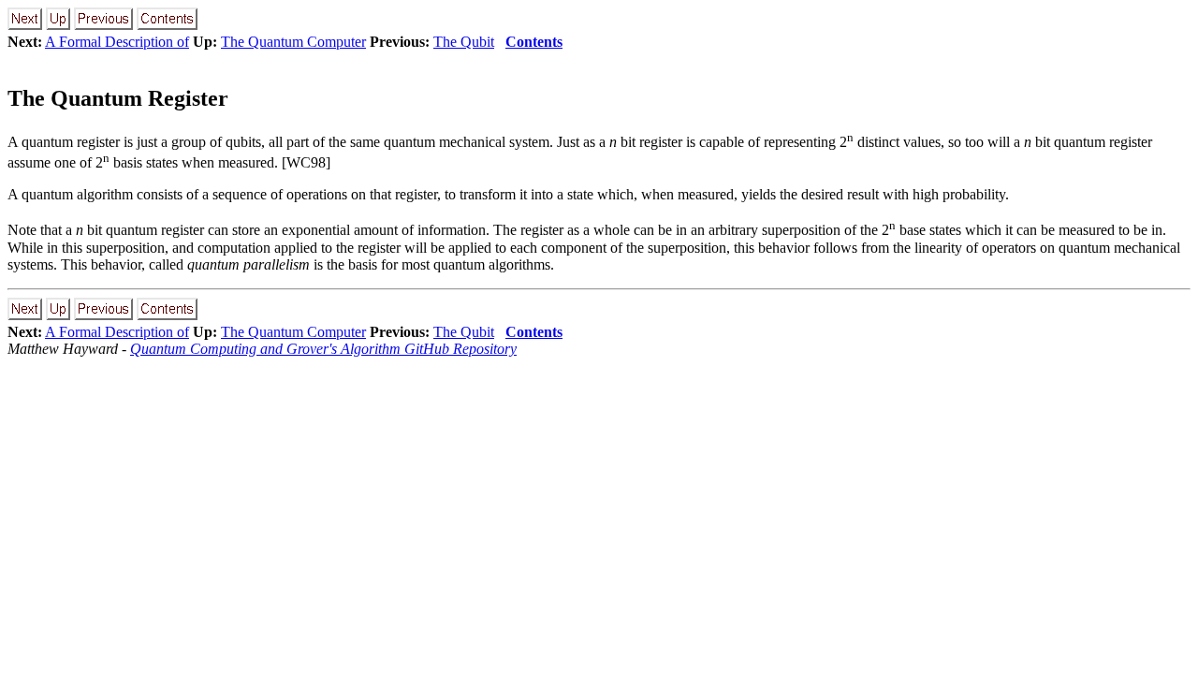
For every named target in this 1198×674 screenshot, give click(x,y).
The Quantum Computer (293, 42)
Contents (533, 42)
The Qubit (463, 42)
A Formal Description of (117, 42)
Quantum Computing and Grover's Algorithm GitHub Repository (323, 349)
